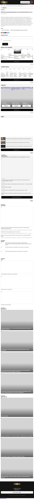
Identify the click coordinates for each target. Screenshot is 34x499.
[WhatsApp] (7, 32)
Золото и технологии (5, 30)
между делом (4, 396)
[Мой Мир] (3, 32)
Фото (2, 259)
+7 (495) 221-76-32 (17, 488)
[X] (5, 32)
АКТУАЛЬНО (3, 205)
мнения (2, 241)
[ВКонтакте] (1, 32)
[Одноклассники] (2, 32)
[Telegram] (8, 32)
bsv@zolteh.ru (17, 489)
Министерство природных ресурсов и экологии (19, 30)
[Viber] (6, 32)
